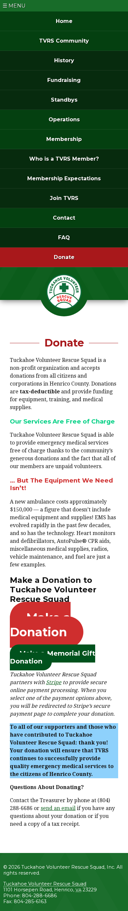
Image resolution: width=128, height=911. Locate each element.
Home (64, 21)
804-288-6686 (39, 896)
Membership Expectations (64, 178)
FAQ (64, 237)
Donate (64, 257)
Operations (64, 119)
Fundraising (64, 80)
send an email (58, 808)
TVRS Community (64, 41)
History (64, 60)
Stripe (53, 682)
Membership (64, 139)
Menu (17, 6)
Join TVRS (64, 198)
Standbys (64, 100)
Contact (64, 218)
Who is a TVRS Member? (64, 159)
